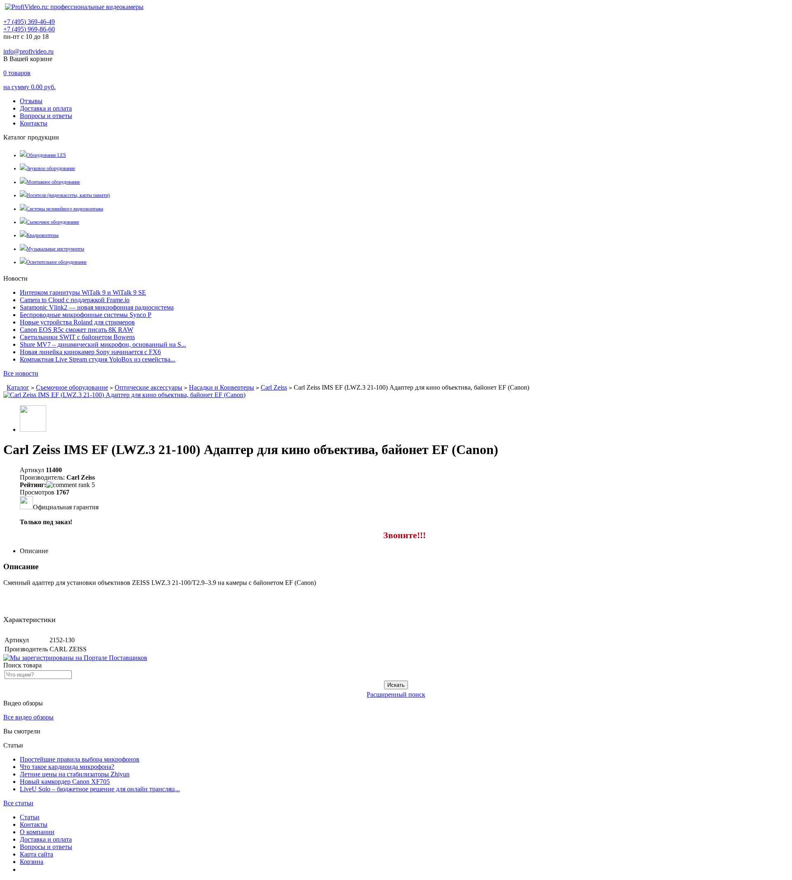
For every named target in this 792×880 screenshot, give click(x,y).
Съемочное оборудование (52, 222)
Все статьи (18, 803)
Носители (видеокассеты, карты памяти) (68, 195)
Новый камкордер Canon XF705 (65, 781)
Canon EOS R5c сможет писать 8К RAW (76, 329)
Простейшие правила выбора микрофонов (79, 759)
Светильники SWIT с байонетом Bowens (77, 337)
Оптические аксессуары (148, 387)
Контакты (33, 123)
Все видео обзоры (28, 717)
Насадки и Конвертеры (221, 387)
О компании (37, 831)
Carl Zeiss (274, 387)
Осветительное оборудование (56, 262)
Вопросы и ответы (46, 115)
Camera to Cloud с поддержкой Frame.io (75, 299)
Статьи (30, 817)
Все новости (20, 373)
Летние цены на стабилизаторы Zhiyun (75, 774)
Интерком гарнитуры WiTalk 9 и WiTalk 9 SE (83, 292)
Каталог (18, 387)
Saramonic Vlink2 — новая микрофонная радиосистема (97, 307)
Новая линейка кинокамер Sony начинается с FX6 (90, 351)
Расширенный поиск (396, 694)
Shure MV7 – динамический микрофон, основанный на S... (103, 344)
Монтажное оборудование (53, 182)
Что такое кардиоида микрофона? (67, 766)
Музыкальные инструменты (55, 249)
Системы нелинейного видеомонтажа (64, 209)
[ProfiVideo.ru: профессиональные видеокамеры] (74, 6)
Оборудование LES (46, 155)
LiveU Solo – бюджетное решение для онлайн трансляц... (100, 788)
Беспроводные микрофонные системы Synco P (85, 314)
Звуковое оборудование (50, 168)
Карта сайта (36, 854)
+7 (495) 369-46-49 (29, 21)
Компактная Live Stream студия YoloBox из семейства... (97, 359)
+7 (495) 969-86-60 (29, 29)
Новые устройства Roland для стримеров (77, 322)
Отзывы (31, 100)
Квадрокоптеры (42, 235)
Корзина (31, 861)
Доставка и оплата (46, 108)
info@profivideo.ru (28, 51)
